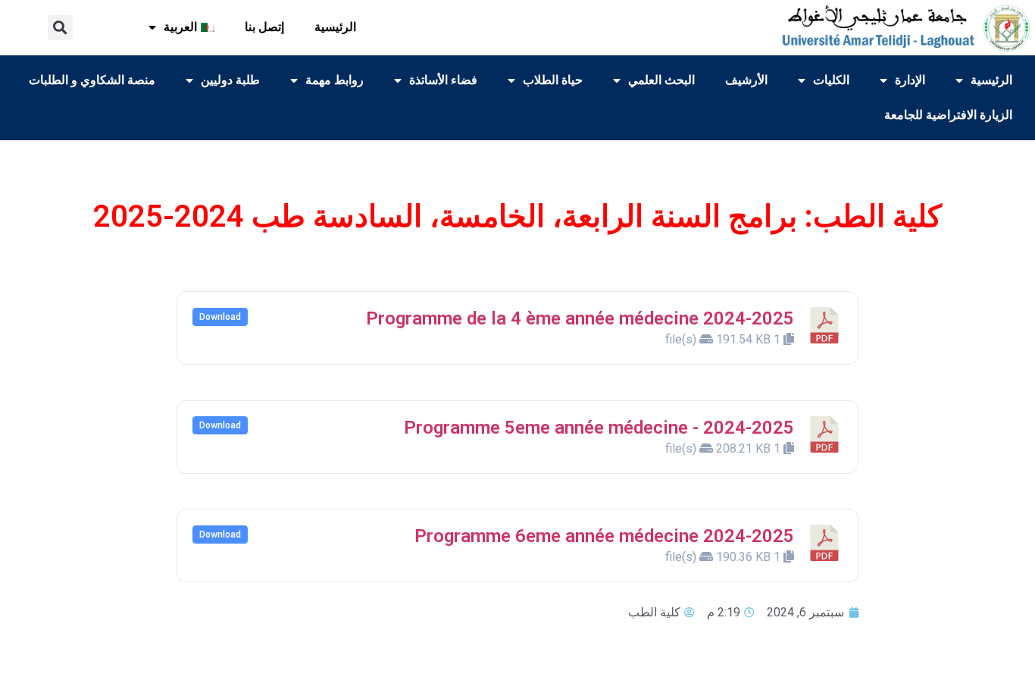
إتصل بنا (264, 27)
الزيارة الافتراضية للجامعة (948, 115)
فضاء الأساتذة (443, 80)
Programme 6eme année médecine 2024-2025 (604, 536)
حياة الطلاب (553, 80)
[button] (60, 27)
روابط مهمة (334, 80)
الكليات (831, 80)
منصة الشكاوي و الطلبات (92, 80)
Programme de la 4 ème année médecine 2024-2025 (580, 318)
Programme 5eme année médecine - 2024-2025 (599, 427)
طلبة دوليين (230, 80)
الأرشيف (746, 80)
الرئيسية (335, 27)
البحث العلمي (661, 80)
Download (220, 317)
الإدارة (910, 80)
